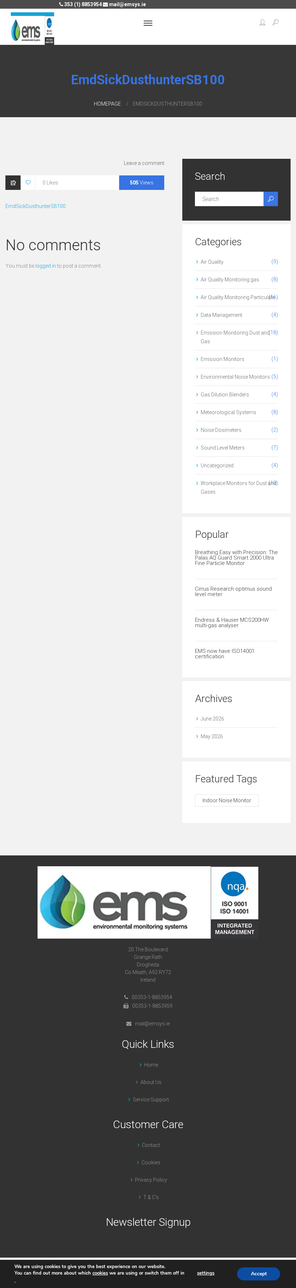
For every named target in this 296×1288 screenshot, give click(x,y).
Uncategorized (217, 465)
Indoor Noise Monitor (227, 800)
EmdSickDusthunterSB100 (35, 206)
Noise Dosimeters (221, 430)
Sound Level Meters (223, 448)
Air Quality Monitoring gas (230, 279)
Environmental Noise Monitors (235, 377)
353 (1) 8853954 (82, 4)
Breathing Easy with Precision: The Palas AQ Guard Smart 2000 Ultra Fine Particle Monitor (236, 557)
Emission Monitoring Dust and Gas (235, 337)
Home (151, 1065)
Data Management (221, 315)
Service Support (151, 1099)
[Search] (271, 199)
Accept (259, 1273)
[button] (262, 23)
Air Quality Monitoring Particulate (238, 297)
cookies (100, 1273)
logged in (45, 266)
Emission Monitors (222, 359)
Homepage (107, 104)
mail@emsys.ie (127, 4)
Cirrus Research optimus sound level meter (233, 592)
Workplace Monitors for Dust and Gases (239, 487)
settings (205, 1273)
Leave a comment (144, 163)
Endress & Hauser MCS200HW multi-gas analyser (232, 623)
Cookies (151, 1162)
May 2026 (212, 736)
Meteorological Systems (228, 412)
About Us (150, 1082)
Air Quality (212, 262)
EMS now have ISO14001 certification (224, 654)
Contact (151, 1145)
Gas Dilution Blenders (225, 395)
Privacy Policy (151, 1180)
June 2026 (212, 719)
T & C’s (151, 1197)
